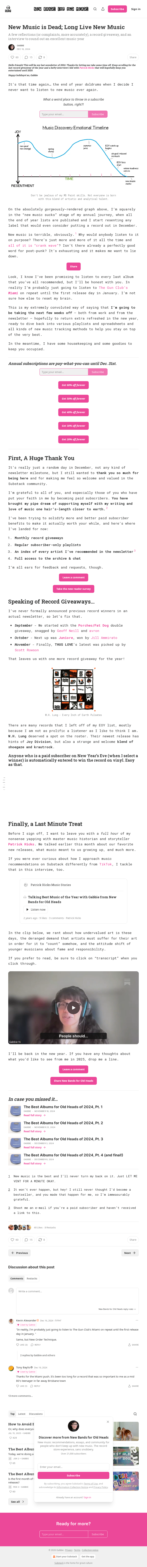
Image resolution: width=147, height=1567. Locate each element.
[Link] (3, 458)
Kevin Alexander (26, 1320)
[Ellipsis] (137, 1320)
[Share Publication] (102, 9)
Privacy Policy (100, 1487)
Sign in (136, 9)
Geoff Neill (68, 630)
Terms (77, 1550)
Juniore (66, 637)
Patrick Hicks (86, 67)
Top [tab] (12, 1414)
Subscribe (117, 9)
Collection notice (90, 1550)
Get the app (88, 1556)
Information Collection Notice (72, 1487)
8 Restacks (50, 1227)
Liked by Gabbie (27, 1324)
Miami (13, 293)
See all (15, 1501)
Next (127, 1253)
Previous (22, 1253)
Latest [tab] (21, 1414)
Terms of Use (91, 1483)
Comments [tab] (16, 1278)
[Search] (95, 9)
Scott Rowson (27, 650)
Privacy (68, 1550)
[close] (108, 1422)
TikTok (105, 864)
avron (94, 630)
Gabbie (20, 45)
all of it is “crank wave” (33, 245)
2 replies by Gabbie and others (37, 1355)
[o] (73, 1007)
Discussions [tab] (35, 1414)
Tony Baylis (23, 1367)
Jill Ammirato (104, 637)
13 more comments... (20, 1395)
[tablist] (23, 1278)
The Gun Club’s (113, 287)
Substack (58, 1562)
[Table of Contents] (3, 783)
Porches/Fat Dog (93, 625)
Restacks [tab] (32, 1278)
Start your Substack (66, 1556)
